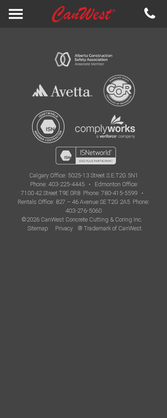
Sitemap (37, 228)
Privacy (64, 228)
